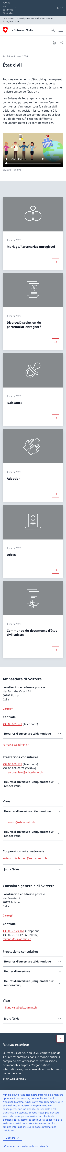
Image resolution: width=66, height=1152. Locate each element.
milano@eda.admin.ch (17, 939)
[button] (60, 1038)
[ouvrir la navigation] (61, 29)
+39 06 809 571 (12, 724)
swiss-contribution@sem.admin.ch (25, 858)
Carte (6, 708)
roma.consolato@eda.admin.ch (23, 772)
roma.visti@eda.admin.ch (19, 822)
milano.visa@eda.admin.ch (20, 1007)
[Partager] (61, 42)
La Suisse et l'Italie (22, 30)
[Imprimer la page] (54, 42)
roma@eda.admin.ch (16, 744)
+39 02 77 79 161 (13, 931)
